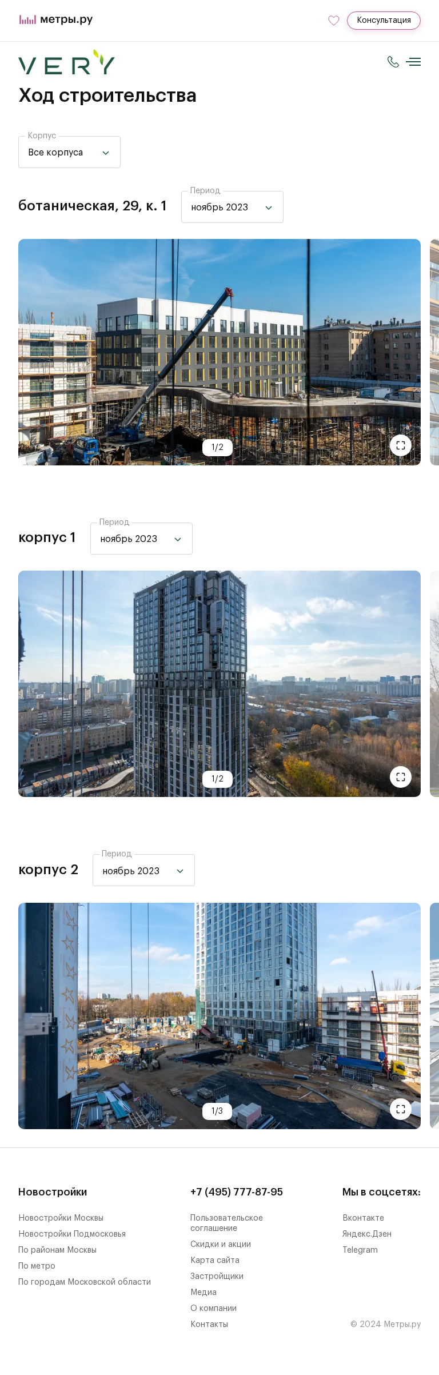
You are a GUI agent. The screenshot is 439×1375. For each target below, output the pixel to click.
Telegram (360, 1250)
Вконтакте (363, 1218)
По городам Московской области (84, 1282)
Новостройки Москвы (60, 1218)
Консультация (384, 21)
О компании (213, 1309)
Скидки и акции (220, 1245)
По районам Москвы (57, 1250)
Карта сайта (215, 1261)
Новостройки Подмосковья (72, 1234)
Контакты (209, 1325)
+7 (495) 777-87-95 (236, 1192)
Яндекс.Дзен (367, 1234)
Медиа (203, 1293)
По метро (36, 1266)
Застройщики (217, 1277)
